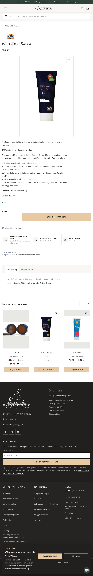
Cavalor (12, 255)
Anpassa (76, 556)
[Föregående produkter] (82, 303)
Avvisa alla (63, 563)
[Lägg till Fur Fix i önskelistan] (25, 313)
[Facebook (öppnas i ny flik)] (5, 432)
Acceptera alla (50, 556)
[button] (46, 369)
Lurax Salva (46, 352)
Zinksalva (77, 352)
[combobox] (46, 16)
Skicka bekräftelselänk (46, 462)
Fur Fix (16, 352)
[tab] (11, 269)
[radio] (10, 363)
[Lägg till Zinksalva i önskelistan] (86, 313)
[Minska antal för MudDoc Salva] (4, 217)
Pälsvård (19, 255)
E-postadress (9, 451)
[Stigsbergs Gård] (44, 8)
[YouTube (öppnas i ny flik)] (18, 432)
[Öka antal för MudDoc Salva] (17, 217)
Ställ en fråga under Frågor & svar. (37, 283)
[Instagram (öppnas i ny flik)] (11, 432)
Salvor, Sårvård (27, 255)
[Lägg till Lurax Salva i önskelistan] (55, 313)
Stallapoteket (37, 255)
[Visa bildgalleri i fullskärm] (69, 60)
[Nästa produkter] (88, 303)
